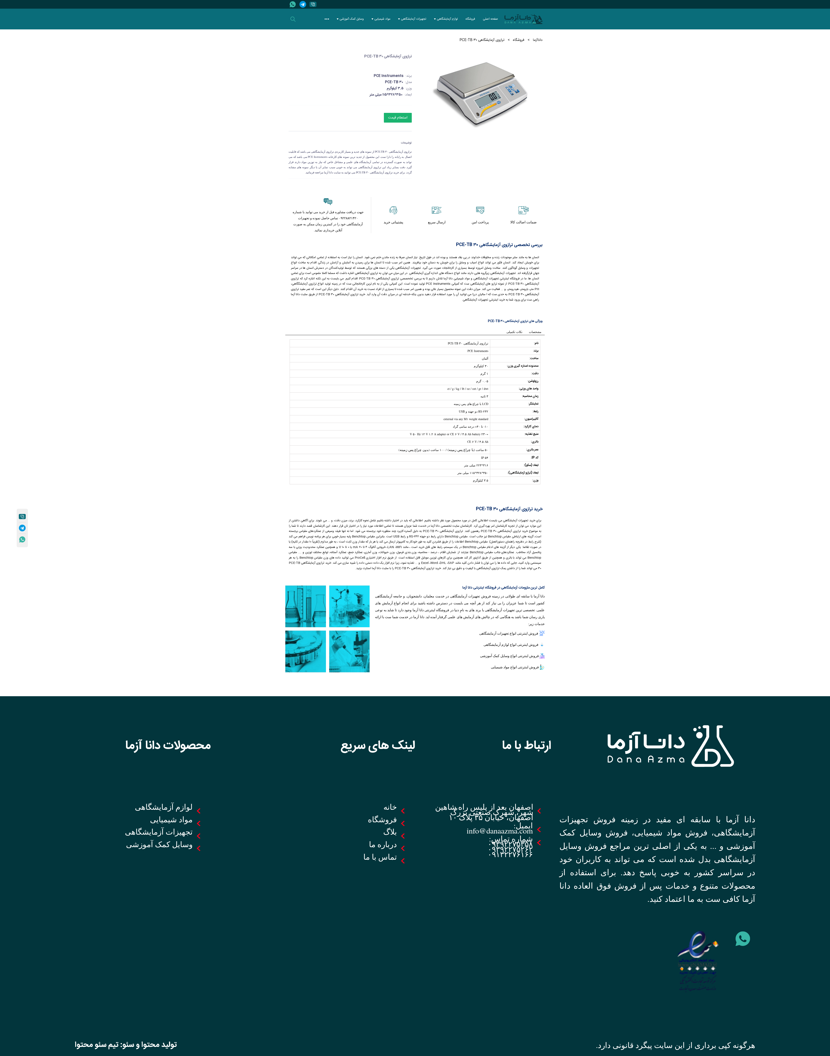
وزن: (535, 480)
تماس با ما (380, 856)
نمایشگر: (533, 403)
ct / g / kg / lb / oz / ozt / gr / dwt (467, 389)
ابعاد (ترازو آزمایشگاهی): (523, 472)
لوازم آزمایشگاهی (447, 19)
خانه (390, 807)
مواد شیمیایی (382, 19)
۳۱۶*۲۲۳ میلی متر (476, 465)
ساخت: (534, 358)
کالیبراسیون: (531, 419)
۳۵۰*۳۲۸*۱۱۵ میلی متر (472, 473)
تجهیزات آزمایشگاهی (413, 19)
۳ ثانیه (484, 396)
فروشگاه (470, 19)
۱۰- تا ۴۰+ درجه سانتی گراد (470, 426)
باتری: (534, 441)
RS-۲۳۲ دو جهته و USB (473, 411)
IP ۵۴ (484, 458)
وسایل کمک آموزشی (352, 19)
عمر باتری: (532, 449)
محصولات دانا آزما (168, 746)
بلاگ (390, 831)
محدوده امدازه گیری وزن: (522, 366)
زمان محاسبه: (530, 396)
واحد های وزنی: (528, 388)
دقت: (535, 373)
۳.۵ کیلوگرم (480, 480)
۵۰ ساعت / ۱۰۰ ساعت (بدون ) (443, 449)
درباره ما (383, 844)
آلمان (485, 358)
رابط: (535, 411)
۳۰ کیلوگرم (481, 366)
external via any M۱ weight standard (466, 419)
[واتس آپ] (292, 4)
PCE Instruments (478, 351)
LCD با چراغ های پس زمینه (471, 404)
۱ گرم (484, 373)
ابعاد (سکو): (531, 465)
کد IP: (534, 457)
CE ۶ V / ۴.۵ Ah (477, 442)
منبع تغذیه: (531, 434)
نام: (536, 343)
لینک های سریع (378, 746)
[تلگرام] (302, 4)
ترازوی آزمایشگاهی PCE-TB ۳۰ (468, 343)
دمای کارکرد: (531, 426)
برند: (535, 351)
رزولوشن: (533, 381)
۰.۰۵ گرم (482, 381)
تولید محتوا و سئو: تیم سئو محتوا (126, 1045)
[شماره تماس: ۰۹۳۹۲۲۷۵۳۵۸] (311, 4)
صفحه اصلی (490, 19)
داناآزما (538, 40)
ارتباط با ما (526, 746)
